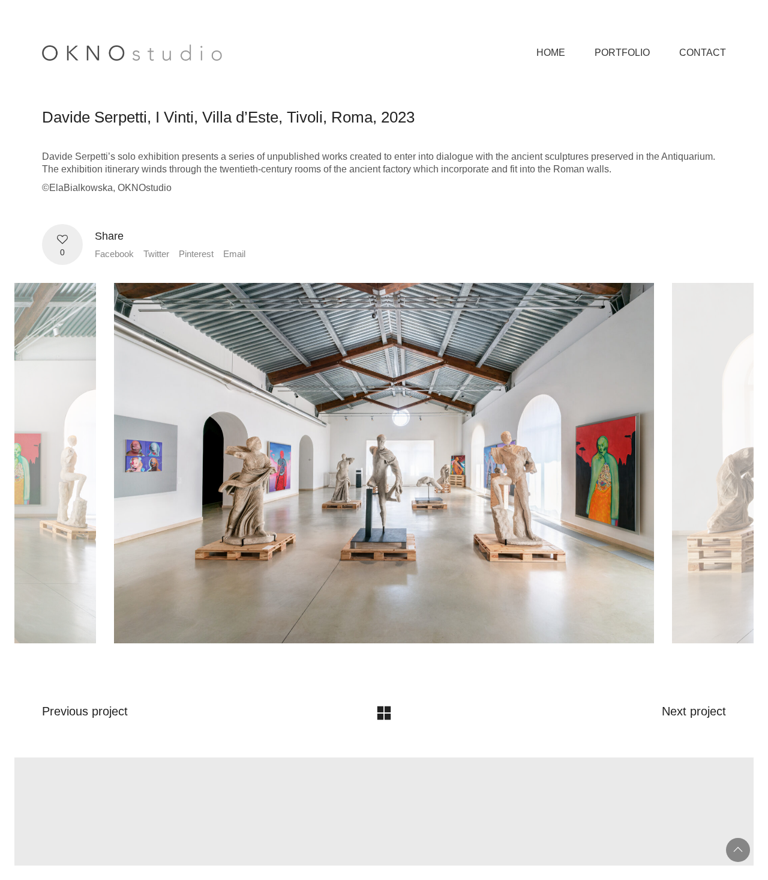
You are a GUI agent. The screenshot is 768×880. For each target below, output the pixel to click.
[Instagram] (398, 799)
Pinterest (196, 254)
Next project (694, 711)
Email (234, 254)
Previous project (85, 711)
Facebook (114, 254)
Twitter (156, 254)
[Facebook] (368, 799)
